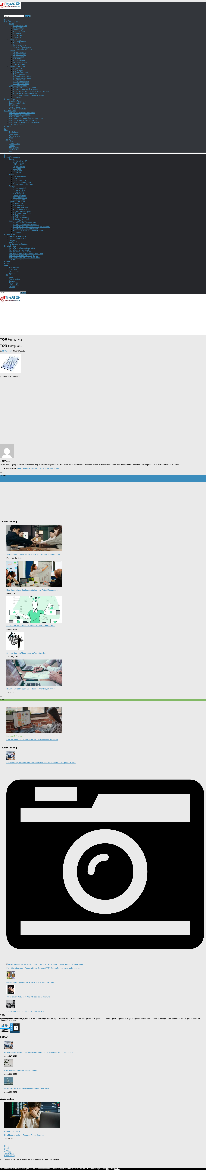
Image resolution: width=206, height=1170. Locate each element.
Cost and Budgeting (20, 41)
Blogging (12, 138)
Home (6, 20)
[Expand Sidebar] (1, 472)
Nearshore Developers (17, 101)
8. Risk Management (21, 82)
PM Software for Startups (18, 109)
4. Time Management (21, 74)
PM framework (14, 136)
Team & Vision (14, 144)
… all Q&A (17, 97)
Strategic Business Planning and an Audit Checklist (25, 653)
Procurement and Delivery (23, 49)
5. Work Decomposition (22, 76)
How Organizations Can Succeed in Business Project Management (31, 590)
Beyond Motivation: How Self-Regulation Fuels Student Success (30, 626)
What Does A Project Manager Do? (26, 89)
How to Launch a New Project (20, 117)
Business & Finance (14, 736)
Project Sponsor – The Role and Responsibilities (25, 1011)
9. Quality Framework (21, 84)
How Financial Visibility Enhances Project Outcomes (24, 1135)
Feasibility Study (19, 60)
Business (7, 126)
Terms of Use (14, 150)
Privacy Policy (14, 148)
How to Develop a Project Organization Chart (26, 118)
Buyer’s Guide (9, 99)
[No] (119, 1169)
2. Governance (18, 70)
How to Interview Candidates (19, 115)
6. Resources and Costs (22, 78)
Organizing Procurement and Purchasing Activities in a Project (30, 982)
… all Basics (17, 37)
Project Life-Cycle (19, 55)
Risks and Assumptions (22, 47)
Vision (6, 1150)
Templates (12, 51)
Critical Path (17, 35)
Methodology (18, 30)
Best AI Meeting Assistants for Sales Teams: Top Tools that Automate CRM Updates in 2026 (41, 763)
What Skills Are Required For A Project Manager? (31, 91)
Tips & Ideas (13, 134)
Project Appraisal (19, 53)
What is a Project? (20, 26)
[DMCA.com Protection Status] (15, 1032)
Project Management (12, 22)
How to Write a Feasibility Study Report (23, 120)
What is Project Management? (24, 88)
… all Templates (19, 64)
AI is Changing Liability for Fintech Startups (20, 1070)
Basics (11, 24)
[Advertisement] (64, 320)
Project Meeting (19, 31)
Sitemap (12, 151)
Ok (116, 1169)
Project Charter (18, 57)
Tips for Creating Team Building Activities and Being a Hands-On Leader (33, 554)
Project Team (18, 43)
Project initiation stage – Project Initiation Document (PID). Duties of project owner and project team (43, 968)
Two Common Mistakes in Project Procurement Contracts (28, 997)
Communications (19, 45)
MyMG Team (7, 351)
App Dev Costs (14, 107)
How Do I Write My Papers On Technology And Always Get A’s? (30, 689)
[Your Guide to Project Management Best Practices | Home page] (10, 9)
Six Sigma (17, 33)
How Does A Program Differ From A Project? (29, 95)
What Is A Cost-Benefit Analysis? (25, 93)
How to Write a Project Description (22, 113)
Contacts (12, 146)
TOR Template (18, 59)
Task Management (20, 62)
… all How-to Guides (16, 124)
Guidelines (13, 39)
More (6, 130)
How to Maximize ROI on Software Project (24, 122)
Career (7, 128)
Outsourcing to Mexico (17, 103)
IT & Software (14, 132)
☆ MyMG (7, 140)
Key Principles (18, 28)
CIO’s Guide (13, 105)
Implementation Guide (17, 66)
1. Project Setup (19, 68)
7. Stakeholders (19, 80)
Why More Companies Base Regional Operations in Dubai (26, 1088)
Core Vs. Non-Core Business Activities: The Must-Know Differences (32, 740)
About (11, 142)
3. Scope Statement (20, 72)
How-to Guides (10, 111)
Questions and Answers (18, 86)
